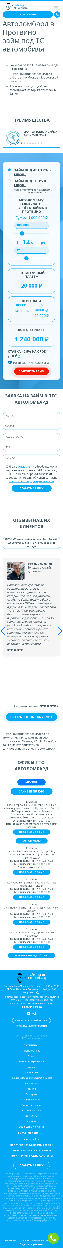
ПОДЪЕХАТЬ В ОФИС (31, 832)
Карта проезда (31, 840)
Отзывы (32, 1056)
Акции (31, 1067)
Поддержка (31, 1094)
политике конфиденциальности (31, 481)
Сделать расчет (32, 1244)
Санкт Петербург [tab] (31, 791)
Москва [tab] (31, 782)
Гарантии (32, 1088)
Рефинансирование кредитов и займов (31, 1077)
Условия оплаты (31, 1099)
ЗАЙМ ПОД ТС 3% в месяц (30, 183)
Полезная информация (31, 1061)
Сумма (31, 217)
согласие (24, 466)
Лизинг (31, 1121)
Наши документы (32, 1050)
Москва (26, 986)
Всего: (21, 305)
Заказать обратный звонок (31, 1020)
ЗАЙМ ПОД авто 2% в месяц (32, 172)
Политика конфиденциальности (31, 1155)
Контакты (31, 1115)
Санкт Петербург (18, 989)
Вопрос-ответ (31, 1083)
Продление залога (31, 1105)
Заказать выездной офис (31, 955)
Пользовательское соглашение (31, 1150)
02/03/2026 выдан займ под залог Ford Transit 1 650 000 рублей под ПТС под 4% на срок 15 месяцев (32, 543)
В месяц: (41, 307)
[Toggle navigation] (56, 6)
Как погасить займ (31, 1110)
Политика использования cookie (31, 1145)
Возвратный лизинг (31, 1126)
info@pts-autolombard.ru (31, 1025)
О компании (31, 1045)
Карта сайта (31, 1139)
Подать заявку (27, 14)
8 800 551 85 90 (32, 1007)
